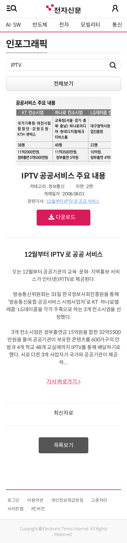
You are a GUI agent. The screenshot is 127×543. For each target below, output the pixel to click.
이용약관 (35, 500)
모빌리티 (90, 25)
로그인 (13, 500)
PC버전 (38, 509)
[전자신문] (63, 8)
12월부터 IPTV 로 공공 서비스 (73, 201)
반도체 (39, 25)
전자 (64, 25)
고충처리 (99, 500)
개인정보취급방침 (67, 500)
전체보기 (64, 84)
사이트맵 (15, 509)
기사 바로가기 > (63, 381)
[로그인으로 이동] (115, 8)
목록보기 (64, 445)
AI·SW (13, 25)
